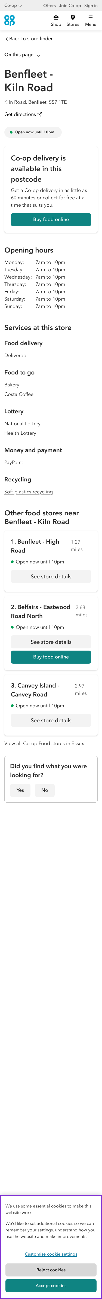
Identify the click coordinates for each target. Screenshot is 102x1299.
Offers (49, 5)
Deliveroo (15, 355)
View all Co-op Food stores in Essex (44, 743)
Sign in (91, 5)
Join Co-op (70, 5)
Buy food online (51, 219)
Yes (20, 790)
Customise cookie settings (51, 1254)
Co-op (10, 5)
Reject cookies (51, 1269)
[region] (51, 1247)
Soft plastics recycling (28, 492)
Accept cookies (51, 1285)
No (44, 790)
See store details (61, 578)
